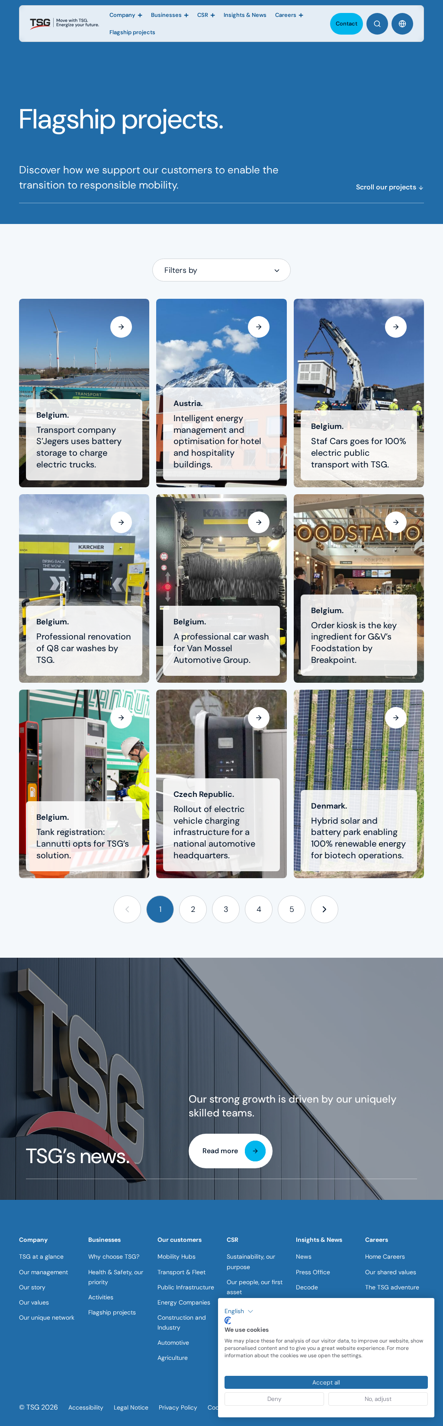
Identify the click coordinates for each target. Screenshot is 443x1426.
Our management (43, 1272)
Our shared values (390, 1272)
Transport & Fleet (181, 1272)
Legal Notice (131, 1407)
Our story (32, 1287)
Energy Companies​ (183, 1302)
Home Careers (385, 1256)
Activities (100, 1297)
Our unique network (46, 1317)
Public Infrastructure (185, 1287)
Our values (34, 1302)
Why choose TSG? (113, 1256)
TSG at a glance (41, 1256)
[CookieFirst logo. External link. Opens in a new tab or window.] (228, 1320)
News (303, 1256)
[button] (127, 909)
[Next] (324, 909)
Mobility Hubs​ (176, 1256)
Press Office (313, 1272)
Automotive (173, 1342)
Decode (307, 1287)
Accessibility (85, 1407)
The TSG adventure (392, 1287)
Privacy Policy (178, 1407)
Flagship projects (112, 1312)
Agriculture (172, 1358)
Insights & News (319, 1240)
